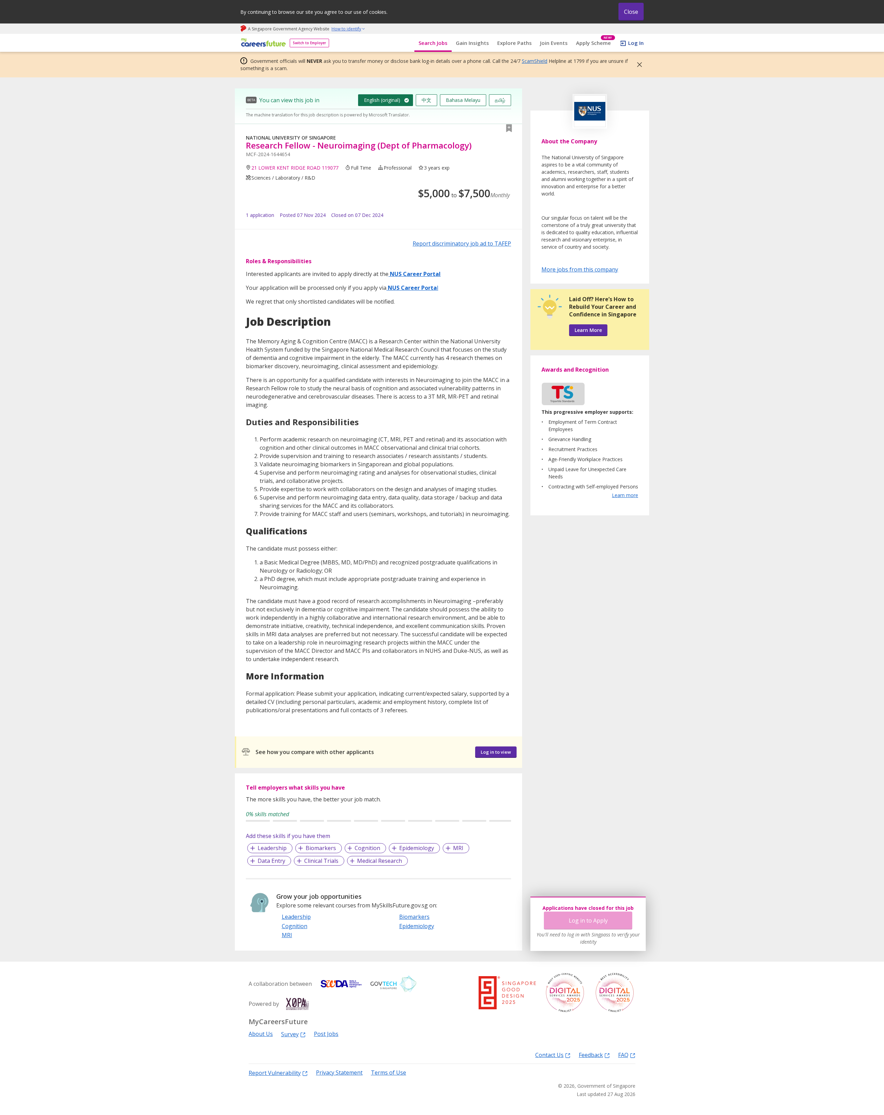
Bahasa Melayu (463, 100)
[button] (637, 64)
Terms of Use (388, 1072)
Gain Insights (472, 42)
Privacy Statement (339, 1072)
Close (631, 12)
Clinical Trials (321, 861)
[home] (262, 43)
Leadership (272, 848)
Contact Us (549, 1054)
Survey (290, 1034)
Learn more (625, 495)
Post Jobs (326, 1034)
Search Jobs (433, 42)
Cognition (367, 848)
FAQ (623, 1054)
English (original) (382, 100)
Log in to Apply (588, 920)
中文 (426, 100)
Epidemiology (416, 848)
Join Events (554, 42)
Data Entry (271, 861)
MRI (458, 848)
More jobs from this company (579, 269)
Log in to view (496, 752)
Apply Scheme (594, 43)
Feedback (591, 1054)
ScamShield (534, 61)
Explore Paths (514, 42)
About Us (261, 1034)
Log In (636, 42)
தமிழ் (500, 100)
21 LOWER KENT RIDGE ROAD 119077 (294, 167)
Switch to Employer (309, 42)
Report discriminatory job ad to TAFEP (462, 243)
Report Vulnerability (275, 1072)
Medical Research (379, 861)
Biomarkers (321, 848)
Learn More (588, 330)
